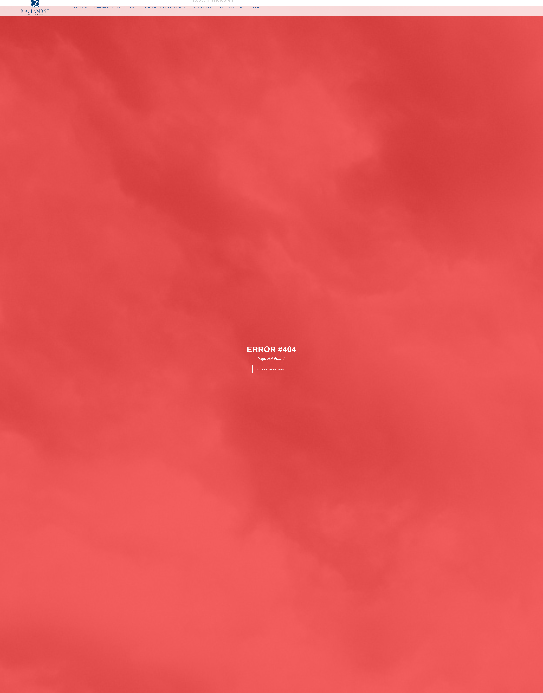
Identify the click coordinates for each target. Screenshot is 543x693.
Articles (236, 8)
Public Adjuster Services (161, 8)
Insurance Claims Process (113, 8)
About (79, 8)
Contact (255, 8)
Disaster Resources (207, 8)
